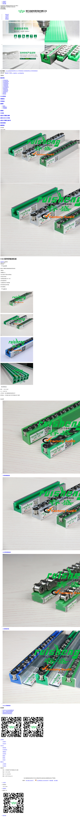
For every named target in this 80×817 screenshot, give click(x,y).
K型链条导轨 (5, 88)
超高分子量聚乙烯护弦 (5, 120)
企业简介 (4, 741)
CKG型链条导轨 (21, 73)
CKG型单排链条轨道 (34, 70)
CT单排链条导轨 (26, 70)
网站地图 (4, 3)
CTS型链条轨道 (6, 83)
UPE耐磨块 (5, 108)
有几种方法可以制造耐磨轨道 (8, 710)
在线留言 (4, 1)
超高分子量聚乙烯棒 (5, 115)
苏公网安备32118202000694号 (42, 780)
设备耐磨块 (5, 107)
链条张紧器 (3, 122)
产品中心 (11, 73)
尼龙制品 (2, 101)
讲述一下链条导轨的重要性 (8, 711)
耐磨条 (2, 110)
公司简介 (2, 739)
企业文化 (4, 743)
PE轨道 (2, 113)
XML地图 (56, 780)
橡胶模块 (2, 125)
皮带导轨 (4, 92)
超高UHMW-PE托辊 (5, 117)
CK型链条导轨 (5, 82)
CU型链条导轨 (5, 85)
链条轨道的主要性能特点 (7, 713)
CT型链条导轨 (5, 84)
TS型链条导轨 (5, 89)
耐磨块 (2, 103)
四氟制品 (2, 98)
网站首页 (6, 73)
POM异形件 (3, 96)
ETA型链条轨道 (6, 87)
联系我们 (4, 2)
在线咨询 (2, 261)
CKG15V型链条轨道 (19, 70)
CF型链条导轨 (5, 80)
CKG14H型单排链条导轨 (10, 70)
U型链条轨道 (5, 91)
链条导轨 (15, 73)
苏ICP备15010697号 (29, 780)
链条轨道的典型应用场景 (7, 712)
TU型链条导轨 (5, 90)
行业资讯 (4, 765)
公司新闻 (4, 763)
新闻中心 (2, 761)
